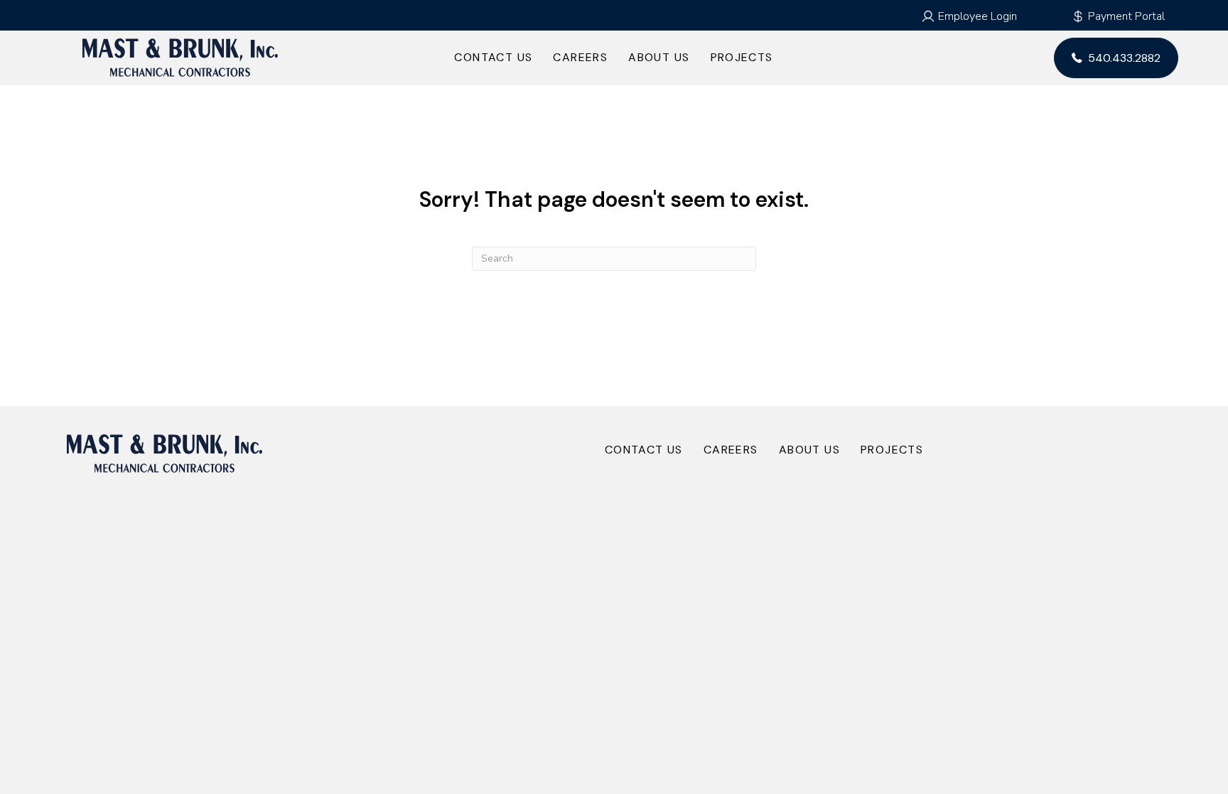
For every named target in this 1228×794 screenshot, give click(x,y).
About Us (658, 57)
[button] (969, 16)
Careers (580, 57)
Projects (742, 57)
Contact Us (493, 57)
